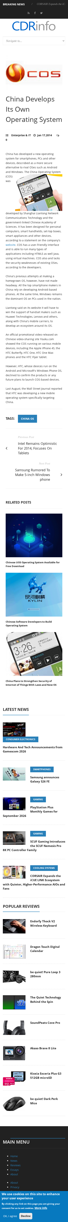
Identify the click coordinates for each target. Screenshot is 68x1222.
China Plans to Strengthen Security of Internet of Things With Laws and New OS (31, 682)
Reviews (15, 1165)
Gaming (38, 799)
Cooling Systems (44, 868)
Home (14, 1156)
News (13, 1160)
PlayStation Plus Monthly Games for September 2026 (30, 811)
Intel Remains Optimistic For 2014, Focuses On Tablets (37, 448)
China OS (27, 418)
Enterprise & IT (21, 135)
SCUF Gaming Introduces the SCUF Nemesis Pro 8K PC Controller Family (34, 846)
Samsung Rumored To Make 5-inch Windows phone (32, 475)
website (10, 245)
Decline (26, 1215)
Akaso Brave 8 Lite (43, 1048)
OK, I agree (10, 1216)
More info (41, 1208)
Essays (14, 1170)
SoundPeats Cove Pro (45, 1023)
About (14, 1174)
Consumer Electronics (20, 739)
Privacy (14, 1187)
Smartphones (42, 769)
